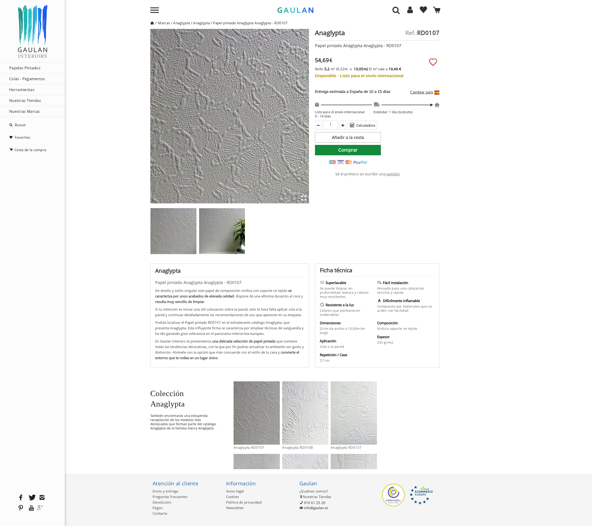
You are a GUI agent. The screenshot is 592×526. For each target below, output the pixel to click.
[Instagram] (42, 498)
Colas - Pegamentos (27, 78)
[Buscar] (396, 10)
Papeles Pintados (24, 67)
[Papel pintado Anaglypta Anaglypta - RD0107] (277, 413)
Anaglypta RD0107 (249, 447)
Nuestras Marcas (24, 111)
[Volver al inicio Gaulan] (152, 23)
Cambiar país (421, 92)
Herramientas (21, 89)
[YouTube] (31, 508)
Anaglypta (181, 23)
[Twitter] (31, 498)
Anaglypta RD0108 (297, 447)
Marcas (164, 23)
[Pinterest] (20, 508)
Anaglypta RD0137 (346, 447)
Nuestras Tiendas (25, 100)
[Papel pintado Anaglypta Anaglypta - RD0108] (325, 413)
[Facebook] (20, 498)
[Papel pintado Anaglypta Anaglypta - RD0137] (374, 413)
